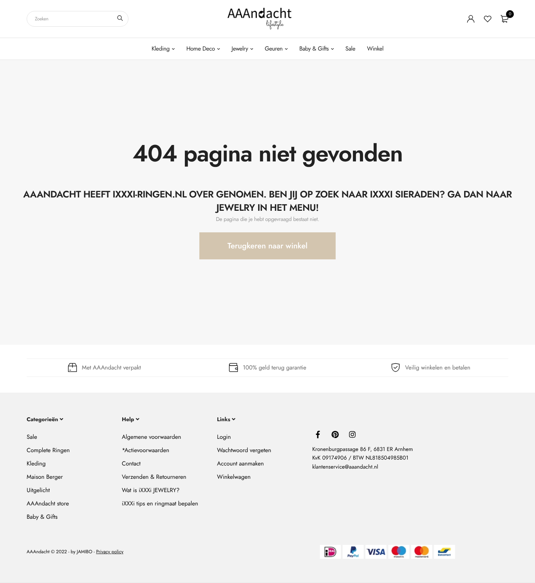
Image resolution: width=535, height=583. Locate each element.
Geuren (274, 48)
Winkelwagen (234, 477)
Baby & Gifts (314, 48)
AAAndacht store (48, 503)
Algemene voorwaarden (151, 437)
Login (224, 437)
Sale (350, 48)
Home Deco (200, 48)
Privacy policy (109, 552)
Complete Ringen (48, 450)
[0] (504, 19)
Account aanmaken (240, 463)
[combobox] (77, 19)
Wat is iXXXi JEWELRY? (150, 490)
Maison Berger (45, 477)
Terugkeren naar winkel (267, 246)
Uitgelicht (38, 490)
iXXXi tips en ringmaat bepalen (160, 503)
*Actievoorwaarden (145, 450)
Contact (131, 463)
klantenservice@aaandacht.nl (345, 467)
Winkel (375, 48)
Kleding (161, 48)
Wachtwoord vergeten (244, 450)
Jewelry (239, 48)
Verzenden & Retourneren (154, 477)
